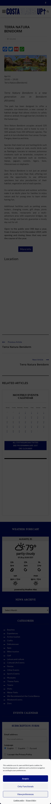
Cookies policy (18, 800)
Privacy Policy (31, 800)
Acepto (25, 778)
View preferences (25, 794)
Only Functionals (26, 786)
